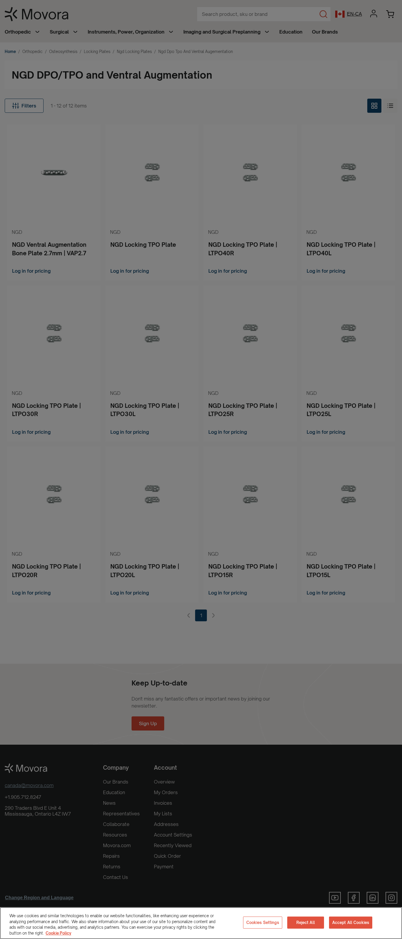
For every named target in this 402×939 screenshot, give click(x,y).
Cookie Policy (58, 932)
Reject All (305, 922)
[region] (201, 923)
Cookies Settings (262, 922)
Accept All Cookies (350, 922)
